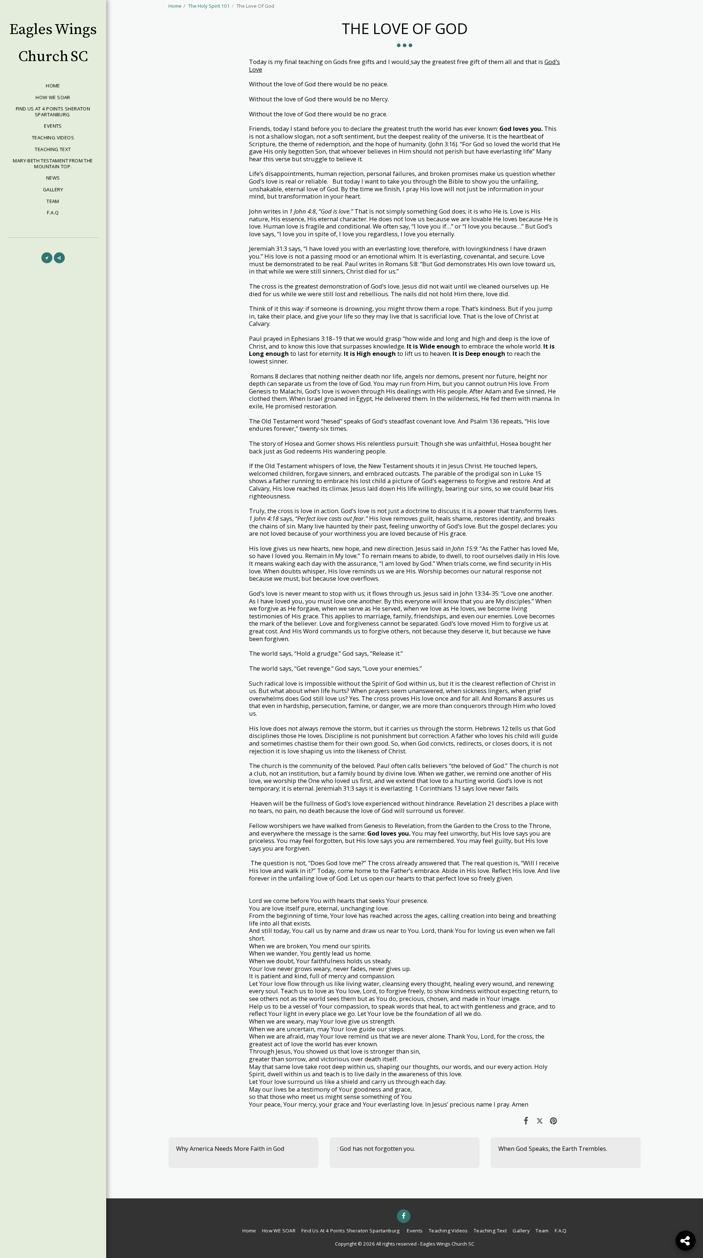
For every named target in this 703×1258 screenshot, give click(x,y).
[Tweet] (539, 1120)
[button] (46, 257)
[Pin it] (553, 1120)
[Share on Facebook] (526, 1120)
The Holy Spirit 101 (209, 6)
